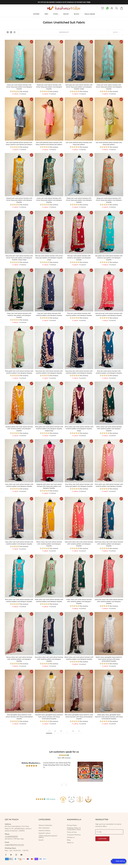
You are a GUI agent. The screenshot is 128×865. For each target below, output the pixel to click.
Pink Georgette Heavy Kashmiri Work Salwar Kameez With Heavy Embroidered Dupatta (19, 716)
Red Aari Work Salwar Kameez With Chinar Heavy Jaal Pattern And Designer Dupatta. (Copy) (49, 257)
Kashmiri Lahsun (44, 833)
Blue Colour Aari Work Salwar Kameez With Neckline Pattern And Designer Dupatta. (19, 600)
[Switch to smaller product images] (11, 32)
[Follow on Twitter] (11, 855)
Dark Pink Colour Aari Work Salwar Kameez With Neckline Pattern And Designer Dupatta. (79, 544)
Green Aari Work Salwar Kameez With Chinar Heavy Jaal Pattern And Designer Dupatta (19, 87)
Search (41, 840)
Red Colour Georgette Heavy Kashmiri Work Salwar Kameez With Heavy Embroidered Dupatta (79, 716)
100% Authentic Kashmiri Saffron (48, 836)
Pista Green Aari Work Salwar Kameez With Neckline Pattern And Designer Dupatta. (19, 372)
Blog (68, 840)
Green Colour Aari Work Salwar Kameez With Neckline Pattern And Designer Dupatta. (109, 428)
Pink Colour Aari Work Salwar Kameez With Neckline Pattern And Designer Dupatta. (109, 485)
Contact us (71, 837)
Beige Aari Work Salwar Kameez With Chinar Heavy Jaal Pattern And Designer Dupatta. (109, 200)
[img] (64, 755)
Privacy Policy (72, 825)
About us (70, 843)
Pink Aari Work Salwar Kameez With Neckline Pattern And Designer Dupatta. (79, 314)
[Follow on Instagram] (16, 855)
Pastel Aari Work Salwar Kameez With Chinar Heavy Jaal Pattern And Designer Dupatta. (49, 87)
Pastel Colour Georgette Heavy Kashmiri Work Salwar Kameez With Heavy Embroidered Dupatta (109, 659)
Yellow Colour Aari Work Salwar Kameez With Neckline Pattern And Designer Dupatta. (49, 544)
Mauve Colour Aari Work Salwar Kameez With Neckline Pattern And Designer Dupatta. (19, 659)
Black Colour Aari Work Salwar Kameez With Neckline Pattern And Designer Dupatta (79, 658)
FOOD (55, 14)
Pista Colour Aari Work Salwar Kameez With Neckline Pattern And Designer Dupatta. (49, 600)
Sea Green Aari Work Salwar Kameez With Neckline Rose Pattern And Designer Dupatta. (108, 257)
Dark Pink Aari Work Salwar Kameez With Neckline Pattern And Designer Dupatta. (108, 314)
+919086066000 (11, 836)
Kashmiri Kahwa (44, 830)
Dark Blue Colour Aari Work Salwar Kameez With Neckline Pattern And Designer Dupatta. (109, 544)
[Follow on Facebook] (6, 855)
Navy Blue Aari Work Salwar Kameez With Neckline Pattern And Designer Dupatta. (49, 372)
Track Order (89, 14)
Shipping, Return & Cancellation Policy (74, 829)
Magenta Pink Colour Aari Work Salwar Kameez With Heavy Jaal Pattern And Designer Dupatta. (49, 486)
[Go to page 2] (79, 731)
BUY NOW (26, 81)
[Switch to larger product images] (8, 32)
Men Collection (44, 828)
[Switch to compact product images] (14, 32)
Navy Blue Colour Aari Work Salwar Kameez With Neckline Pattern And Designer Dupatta (49, 659)
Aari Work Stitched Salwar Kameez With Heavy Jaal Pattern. (79, 143)
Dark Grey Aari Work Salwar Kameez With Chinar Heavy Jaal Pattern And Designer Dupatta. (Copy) (79, 87)
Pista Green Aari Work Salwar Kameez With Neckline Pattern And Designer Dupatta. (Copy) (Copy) (49, 428)
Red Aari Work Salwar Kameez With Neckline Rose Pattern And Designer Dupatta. (79, 257)
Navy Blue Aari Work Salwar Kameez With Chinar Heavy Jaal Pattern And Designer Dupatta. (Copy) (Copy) (19, 257)
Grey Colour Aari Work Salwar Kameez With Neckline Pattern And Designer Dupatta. (19, 485)
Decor (65, 14)
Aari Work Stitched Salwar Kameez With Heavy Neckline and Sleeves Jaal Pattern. (19, 143)
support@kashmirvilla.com (14, 845)
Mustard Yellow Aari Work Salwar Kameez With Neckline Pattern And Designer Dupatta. (19, 428)
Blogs (76, 14)
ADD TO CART (12, 81)
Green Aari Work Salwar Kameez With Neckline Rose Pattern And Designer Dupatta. (19, 315)
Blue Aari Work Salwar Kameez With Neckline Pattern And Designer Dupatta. (109, 372)
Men (46, 14)
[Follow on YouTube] (21, 855)
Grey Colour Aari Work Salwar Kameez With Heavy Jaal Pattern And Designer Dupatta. (79, 485)
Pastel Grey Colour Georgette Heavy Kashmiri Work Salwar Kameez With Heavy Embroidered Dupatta (109, 716)
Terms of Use (72, 832)
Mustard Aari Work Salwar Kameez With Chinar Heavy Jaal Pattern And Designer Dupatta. (19, 200)
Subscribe (102, 839)
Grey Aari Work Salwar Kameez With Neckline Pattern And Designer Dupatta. (49, 314)
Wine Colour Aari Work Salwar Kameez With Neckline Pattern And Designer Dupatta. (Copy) (79, 428)
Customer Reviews (74, 835)
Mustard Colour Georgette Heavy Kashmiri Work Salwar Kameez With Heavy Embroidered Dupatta (49, 716)
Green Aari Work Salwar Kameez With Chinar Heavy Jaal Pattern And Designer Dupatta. (109, 87)
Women (36, 14)
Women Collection (45, 825)
